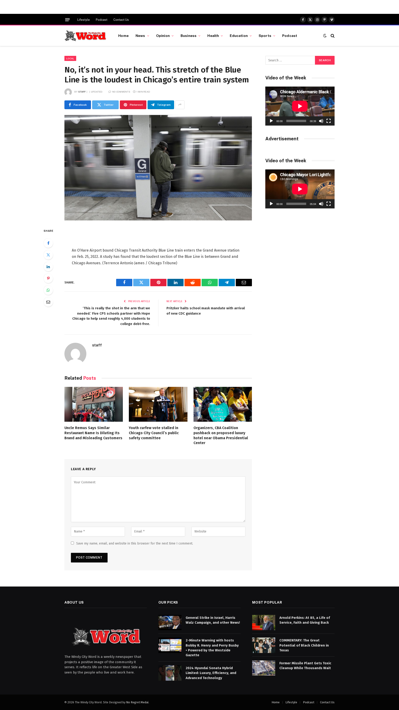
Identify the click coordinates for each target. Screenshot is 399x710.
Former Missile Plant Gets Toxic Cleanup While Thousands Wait (305, 665)
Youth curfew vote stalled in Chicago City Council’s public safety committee (154, 433)
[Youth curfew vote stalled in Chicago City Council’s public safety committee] (158, 404)
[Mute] (321, 121)
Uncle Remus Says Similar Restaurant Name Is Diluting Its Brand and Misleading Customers (93, 433)
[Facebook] (48, 243)
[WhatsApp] (48, 290)
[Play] (271, 121)
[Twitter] (48, 254)
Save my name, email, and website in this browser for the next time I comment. (134, 543)
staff (82, 91)
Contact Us (121, 19)
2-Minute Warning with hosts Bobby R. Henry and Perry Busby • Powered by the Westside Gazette (212, 647)
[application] (300, 106)
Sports (265, 35)
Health (213, 35)
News (140, 35)
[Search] (332, 35)
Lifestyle (83, 19)
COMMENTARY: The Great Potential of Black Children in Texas (304, 645)
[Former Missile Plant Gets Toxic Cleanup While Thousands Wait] (263, 668)
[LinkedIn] (48, 266)
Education (239, 35)
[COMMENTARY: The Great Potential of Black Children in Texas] (263, 645)
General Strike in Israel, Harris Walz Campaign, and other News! (213, 620)
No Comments (121, 91)
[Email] (48, 302)
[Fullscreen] (328, 121)
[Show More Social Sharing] (179, 104)
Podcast (101, 19)
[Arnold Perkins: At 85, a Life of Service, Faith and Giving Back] (263, 622)
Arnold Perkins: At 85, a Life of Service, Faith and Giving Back (304, 620)
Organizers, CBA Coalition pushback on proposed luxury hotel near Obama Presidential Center (220, 435)
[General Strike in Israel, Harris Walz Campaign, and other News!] (169, 622)
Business (188, 35)
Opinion (163, 35)
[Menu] (67, 20)
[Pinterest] (48, 278)
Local (70, 58)
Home (123, 35)
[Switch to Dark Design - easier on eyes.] (325, 36)
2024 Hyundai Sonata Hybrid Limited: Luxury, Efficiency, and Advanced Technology (211, 673)
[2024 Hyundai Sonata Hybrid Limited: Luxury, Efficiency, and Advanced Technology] (169, 673)
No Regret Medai (137, 702)
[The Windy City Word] (85, 36)
